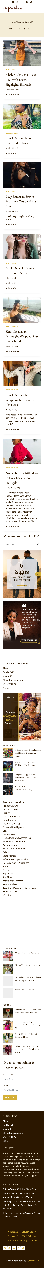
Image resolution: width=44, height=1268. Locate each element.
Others (6, 852)
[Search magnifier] (38, 544)
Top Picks (7, 877)
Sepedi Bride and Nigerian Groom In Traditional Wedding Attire (27, 1025)
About (6, 668)
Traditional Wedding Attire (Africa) (19, 888)
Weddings (7, 895)
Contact (6, 688)
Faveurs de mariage (12, 823)
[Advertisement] (22, 922)
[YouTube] (27, 2)
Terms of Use (14, 1236)
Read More (12, 95)
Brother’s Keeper (11, 672)
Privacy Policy (29, 1232)
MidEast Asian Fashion (14, 841)
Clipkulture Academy (13, 680)
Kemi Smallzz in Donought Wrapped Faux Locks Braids (22, 336)
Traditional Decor (11, 884)
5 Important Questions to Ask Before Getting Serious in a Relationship (26, 777)
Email (5, 1085)
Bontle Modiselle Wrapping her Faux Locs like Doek (21, 400)
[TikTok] (31, 2)
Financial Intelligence (13, 827)
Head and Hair (12, 70)
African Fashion (10, 809)
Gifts (5, 831)
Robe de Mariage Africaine (15, 859)
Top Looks (8, 873)
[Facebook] (17, 2)
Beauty (6, 813)
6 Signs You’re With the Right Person (20, 1189)
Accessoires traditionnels (15, 802)
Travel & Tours (10, 891)
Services (7, 866)
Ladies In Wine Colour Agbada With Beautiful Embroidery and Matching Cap (27, 1049)
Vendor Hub (8, 676)
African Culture (10, 806)
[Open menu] (39, 8)
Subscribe (10, 1097)
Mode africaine (10, 845)
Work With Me (10, 684)
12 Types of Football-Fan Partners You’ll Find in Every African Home (28, 753)
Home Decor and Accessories (17, 838)
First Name (8, 1074)
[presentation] (22, 53)
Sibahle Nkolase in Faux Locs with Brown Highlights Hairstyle (21, 80)
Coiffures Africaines (12, 816)
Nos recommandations (14, 848)
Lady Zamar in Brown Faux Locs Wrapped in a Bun (21, 201)
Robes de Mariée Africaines (16, 863)
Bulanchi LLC (33, 1260)
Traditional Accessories (14, 881)
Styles (6, 870)
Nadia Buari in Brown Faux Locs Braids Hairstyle (20, 273)
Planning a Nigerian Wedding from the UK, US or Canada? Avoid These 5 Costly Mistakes (21, 1205)
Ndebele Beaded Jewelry (24, 989)
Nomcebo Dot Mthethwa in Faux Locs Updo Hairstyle (22, 478)
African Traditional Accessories (27, 953)
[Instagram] (22, 2)
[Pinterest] (13, 2)
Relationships (9, 856)
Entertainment (10, 820)
